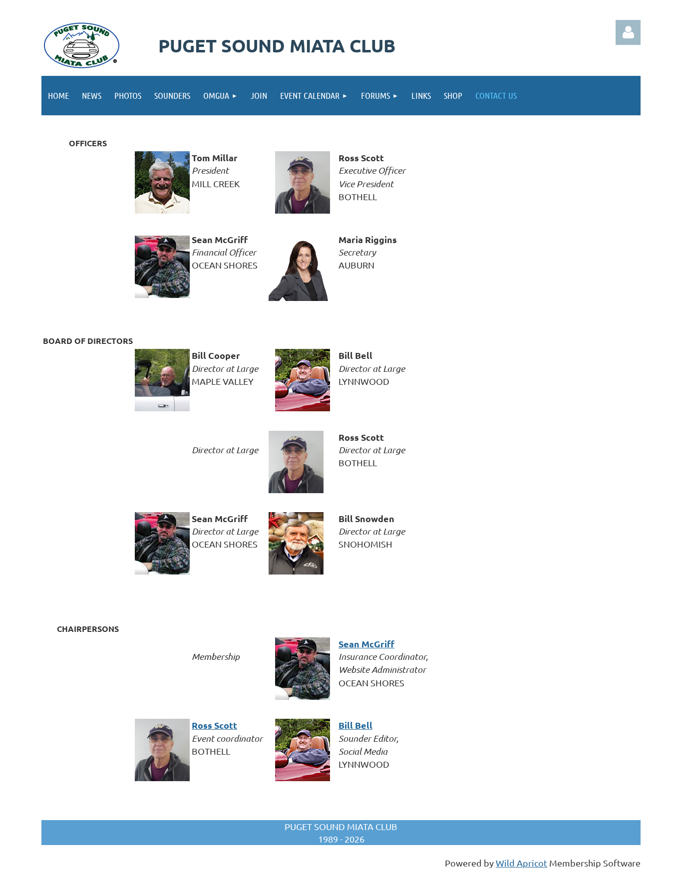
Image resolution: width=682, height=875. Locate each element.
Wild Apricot (521, 863)
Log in (628, 32)
